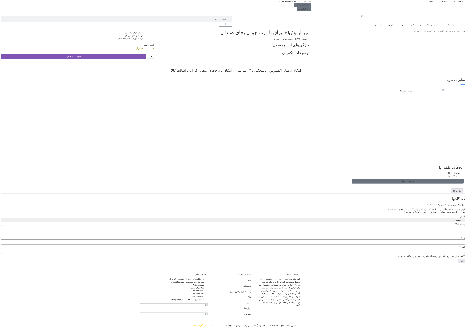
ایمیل (462, 247)
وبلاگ (413, 25)
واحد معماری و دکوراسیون (430, 25)
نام (463, 238)
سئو (209, 325)
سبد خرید (377, 25)
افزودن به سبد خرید (73, 56)
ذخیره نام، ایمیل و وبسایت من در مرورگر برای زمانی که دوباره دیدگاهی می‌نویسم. (430, 256)
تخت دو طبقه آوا (450, 167)
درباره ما (389, 25)
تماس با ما (402, 25)
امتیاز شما (460, 216)
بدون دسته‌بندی (454, 31)
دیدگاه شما (460, 224)
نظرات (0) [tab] (457, 191)
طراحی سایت (218, 325)
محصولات (450, 25)
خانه (460, 25)
